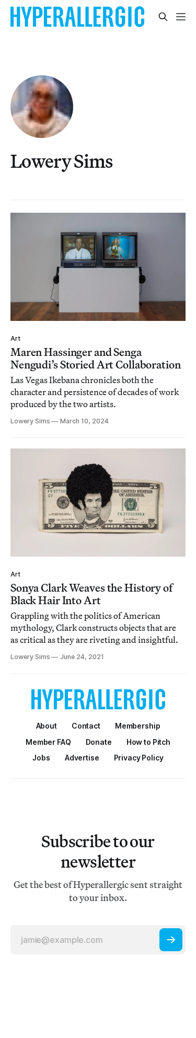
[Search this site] (163, 16)
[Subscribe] (170, 939)
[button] (137, 725)
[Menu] (180, 16)
